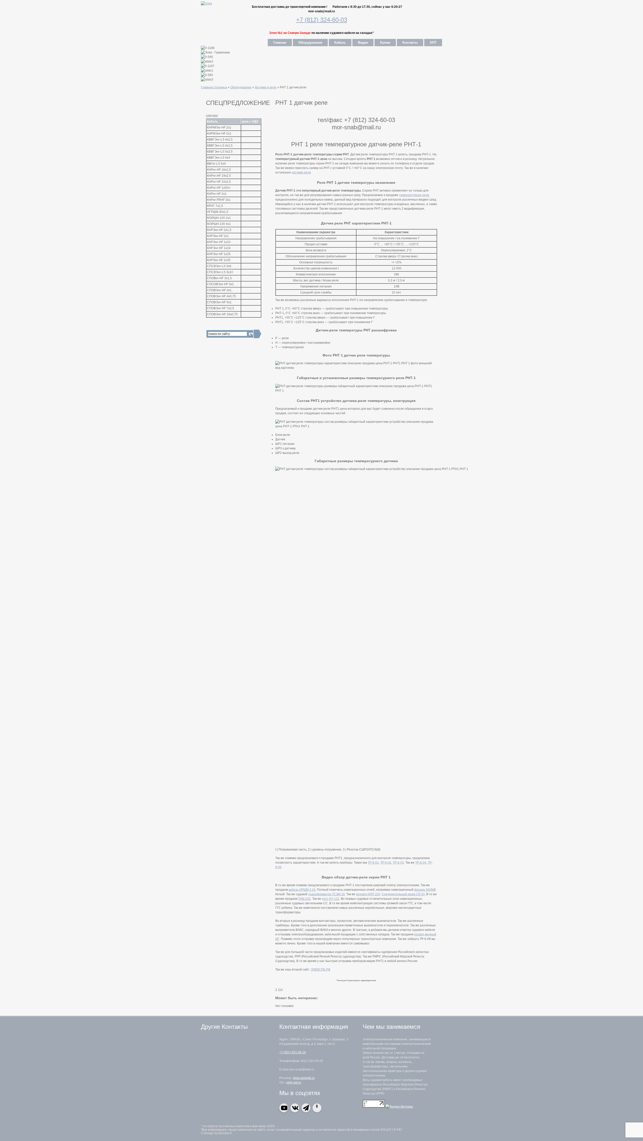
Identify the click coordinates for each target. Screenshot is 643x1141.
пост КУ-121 (330, 898)
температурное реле (414, 195)
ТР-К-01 (373, 862)
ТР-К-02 (385, 862)
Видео (363, 42)
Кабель (340, 42)
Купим (385, 42)
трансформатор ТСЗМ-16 (326, 894)
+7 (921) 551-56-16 (292, 1052)
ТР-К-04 (420, 862)
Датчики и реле (266, 87)
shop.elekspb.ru (304, 1078)
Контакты (410, 42)
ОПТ (433, 42)
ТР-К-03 (398, 862)
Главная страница (214, 87)
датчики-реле (301, 172)
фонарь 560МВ (425, 889)
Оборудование (310, 42)
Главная (279, 42)
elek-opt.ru (293, 1082)
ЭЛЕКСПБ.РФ (320, 969)
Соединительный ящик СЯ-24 (403, 894)
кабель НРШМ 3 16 (302, 889)
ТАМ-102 (304, 898)
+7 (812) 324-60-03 (321, 19)
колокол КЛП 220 (368, 894)
